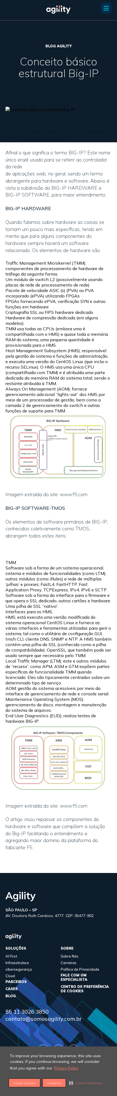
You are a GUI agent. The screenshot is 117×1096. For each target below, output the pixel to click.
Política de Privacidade (80, 969)
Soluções (15, 948)
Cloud (10, 976)
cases (11, 989)
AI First (11, 956)
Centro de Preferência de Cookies (85, 988)
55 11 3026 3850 (27, 1011)
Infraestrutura (17, 963)
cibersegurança (18, 969)
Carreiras (68, 963)
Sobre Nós (69, 956)
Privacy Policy (66, 1068)
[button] (86, 1082)
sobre (67, 948)
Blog (10, 996)
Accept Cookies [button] (24, 1083)
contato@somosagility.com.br (43, 1018)
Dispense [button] (54, 1083)
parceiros (16, 981)
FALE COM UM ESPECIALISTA (74, 977)
